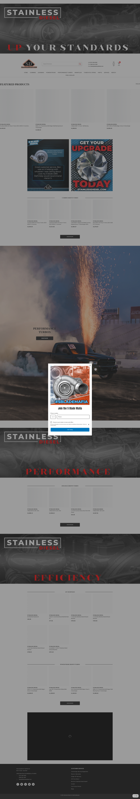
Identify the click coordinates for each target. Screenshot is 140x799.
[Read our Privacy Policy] (89, 424)
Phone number (54, 413)
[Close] (90, 365)
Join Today (70, 429)
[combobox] (53, 417)
